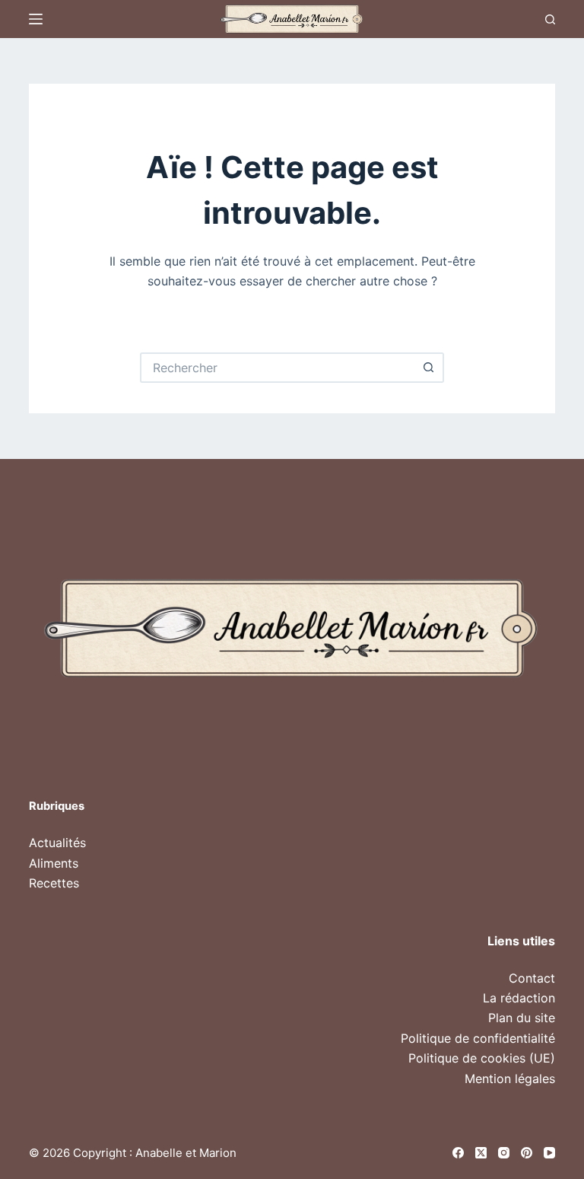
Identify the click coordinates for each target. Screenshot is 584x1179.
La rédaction (519, 997)
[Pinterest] (526, 1152)
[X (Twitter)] (481, 1152)
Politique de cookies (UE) (481, 1058)
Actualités (57, 842)
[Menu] (36, 19)
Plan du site (521, 1017)
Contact (532, 978)
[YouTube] (549, 1152)
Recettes (54, 883)
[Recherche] (550, 19)
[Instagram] (503, 1152)
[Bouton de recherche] (429, 367)
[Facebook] (458, 1152)
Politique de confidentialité (478, 1038)
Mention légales (510, 1078)
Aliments (53, 863)
